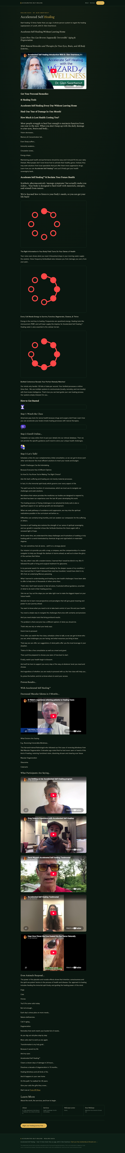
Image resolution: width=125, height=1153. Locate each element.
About (86, 3)
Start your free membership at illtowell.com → (84, 1142)
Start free (100, 3)
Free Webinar (93, 1110)
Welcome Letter (69, 1109)
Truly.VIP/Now (35, 1090)
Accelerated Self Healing (32, 3)
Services (92, 3)
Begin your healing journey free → (34, 1126)
